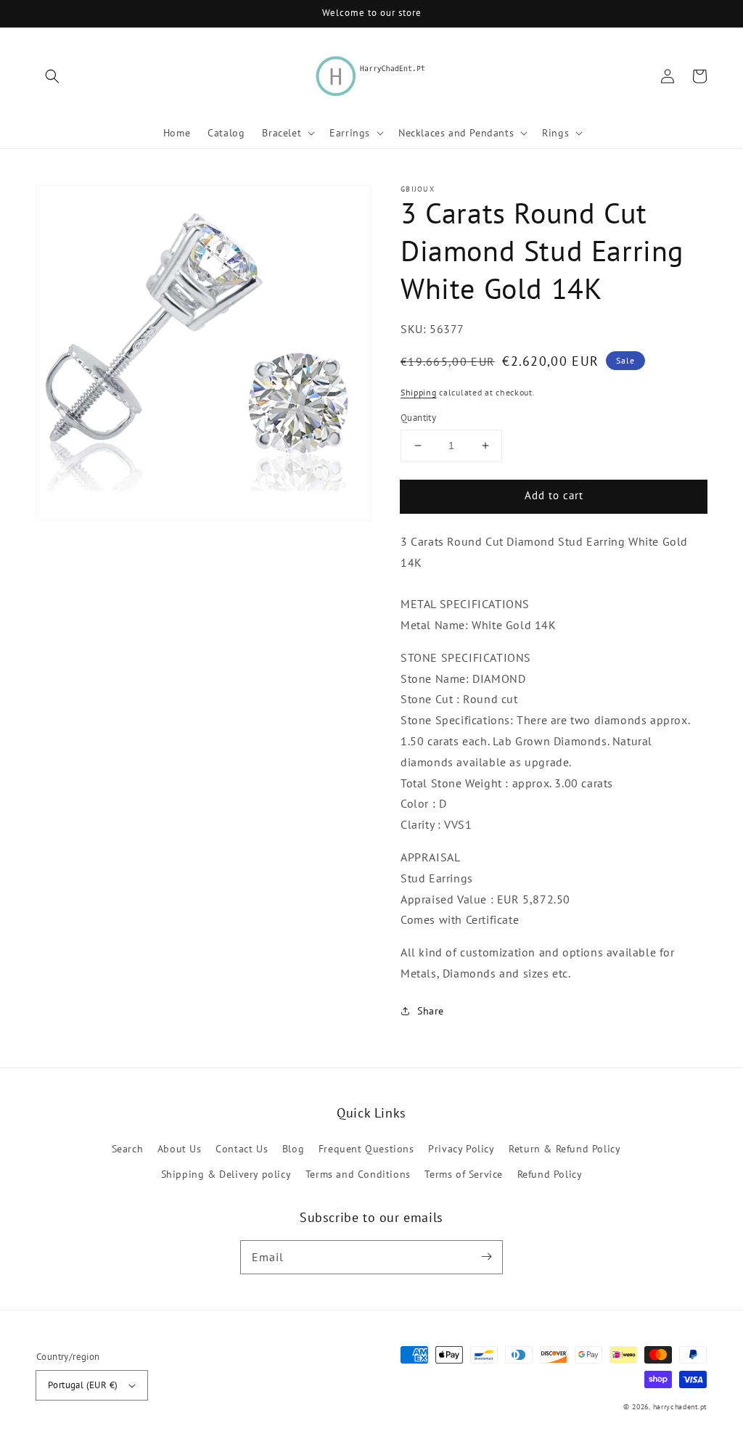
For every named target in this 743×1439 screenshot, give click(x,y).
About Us (179, 1148)
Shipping (419, 392)
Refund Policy (550, 1174)
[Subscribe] (486, 1257)
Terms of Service (463, 1174)
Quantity (418, 417)
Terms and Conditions (358, 1174)
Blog (293, 1148)
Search (128, 1148)
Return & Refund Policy (564, 1148)
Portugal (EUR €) (83, 1385)
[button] (52, 76)
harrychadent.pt (680, 1406)
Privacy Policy (461, 1148)
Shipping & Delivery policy (226, 1174)
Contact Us (241, 1148)
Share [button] (430, 1010)
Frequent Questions (366, 1148)
